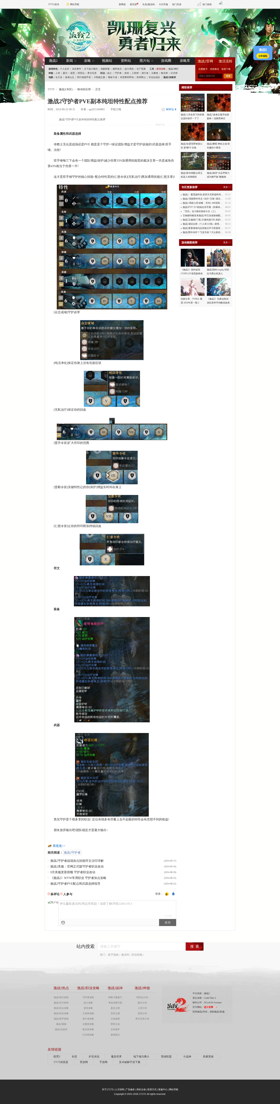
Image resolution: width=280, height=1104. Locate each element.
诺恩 (72, 73)
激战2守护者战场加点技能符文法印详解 (77, 860)
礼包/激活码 (148, 4)
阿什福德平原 (84, 77)
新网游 (122, 4)
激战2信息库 (61, 1029)
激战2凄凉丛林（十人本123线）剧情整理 (203, 224)
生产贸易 (141, 69)
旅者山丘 (69, 77)
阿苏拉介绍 (142, 997)
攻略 (87, 61)
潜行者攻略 (88, 1018)
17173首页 (53, 4)
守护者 (118, 73)
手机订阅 (115, 109)
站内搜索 (85, 946)
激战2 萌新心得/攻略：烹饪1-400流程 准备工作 (206, 203)
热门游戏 (207, 4)
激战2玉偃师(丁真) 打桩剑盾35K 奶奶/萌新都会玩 (207, 219)
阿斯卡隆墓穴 (115, 997)
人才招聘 (119, 1089)
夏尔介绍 (142, 1002)
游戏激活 (214, 69)
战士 (109, 73)
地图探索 (105, 69)
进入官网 (208, 1007)
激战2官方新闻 (61, 1002)
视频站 (107, 61)
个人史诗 (64, 69)
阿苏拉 (81, 73)
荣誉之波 (115, 1024)
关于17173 (107, 1089)
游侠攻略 (88, 1008)
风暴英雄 (208, 1056)
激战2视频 (61, 1024)
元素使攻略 (88, 1024)
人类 (57, 73)
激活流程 (225, 61)
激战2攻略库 (169, 77)
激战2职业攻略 (61, 1013)
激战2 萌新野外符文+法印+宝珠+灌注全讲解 (205, 198)
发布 (168, 922)
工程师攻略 (88, 1013)
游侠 (126, 73)
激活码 (125, 954)
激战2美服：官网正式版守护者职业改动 (77, 866)
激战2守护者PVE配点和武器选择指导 (75, 883)
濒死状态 (117, 69)
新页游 (133, 4)
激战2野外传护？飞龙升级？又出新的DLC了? (205, 232)
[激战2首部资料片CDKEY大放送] (134, 32)
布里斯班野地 (127, 77)
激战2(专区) (66, 89)
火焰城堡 (115, 1018)
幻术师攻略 (88, 1034)
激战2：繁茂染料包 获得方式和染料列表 (203, 194)
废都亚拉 (115, 1034)
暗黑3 (57, 1056)
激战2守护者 (72, 852)
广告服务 (130, 1089)
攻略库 (185, 61)
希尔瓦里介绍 (142, 1018)
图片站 (145, 61)
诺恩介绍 (142, 1013)
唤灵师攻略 (88, 1029)
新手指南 (113, 954)
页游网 (84, 1062)
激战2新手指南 (61, 1018)
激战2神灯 (173, 69)
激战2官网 (205, 61)
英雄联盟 (166, 1056)
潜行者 (145, 73)
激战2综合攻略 (61, 1008)
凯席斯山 (141, 77)
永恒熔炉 (115, 1029)
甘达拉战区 (154, 77)
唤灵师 (164, 73)
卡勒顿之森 (99, 77)
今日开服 (163, 4)
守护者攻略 (88, 997)
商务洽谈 (141, 1089)
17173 (51, 89)
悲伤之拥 (115, 1013)
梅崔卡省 (112, 77)
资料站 (126, 61)
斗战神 (187, 1056)
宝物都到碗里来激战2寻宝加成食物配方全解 (205, 215)
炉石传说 (94, 1056)
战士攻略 (88, 1002)
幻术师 (174, 73)
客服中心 (162, 1089)
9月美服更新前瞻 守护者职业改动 (72, 872)
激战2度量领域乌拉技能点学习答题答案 (203, 228)
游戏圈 (166, 61)
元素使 (154, 73)
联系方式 (152, 1089)
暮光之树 (115, 1008)
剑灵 (74, 1056)
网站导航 (74, 4)
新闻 (69, 61)
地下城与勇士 (141, 1056)
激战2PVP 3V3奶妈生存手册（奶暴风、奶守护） (207, 207)
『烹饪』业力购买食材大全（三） (200, 211)
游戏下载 (225, 69)
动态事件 (76, 69)
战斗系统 (129, 69)
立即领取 (262, 56)
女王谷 (58, 77)
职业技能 (137, 954)
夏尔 (65, 73)
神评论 (171, 109)
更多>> (226, 187)
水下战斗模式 (91, 69)
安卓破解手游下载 (129, 1062)
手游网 (103, 1062)
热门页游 (176, 4)
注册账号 (203, 69)
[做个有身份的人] (167, 894)
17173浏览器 (61, 1062)
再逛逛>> (59, 845)
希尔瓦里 (92, 73)
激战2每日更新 (61, 997)
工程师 (135, 73)
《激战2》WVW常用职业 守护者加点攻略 (78, 877)
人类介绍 (142, 1008)
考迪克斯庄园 (115, 1002)
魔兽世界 (116, 1056)
